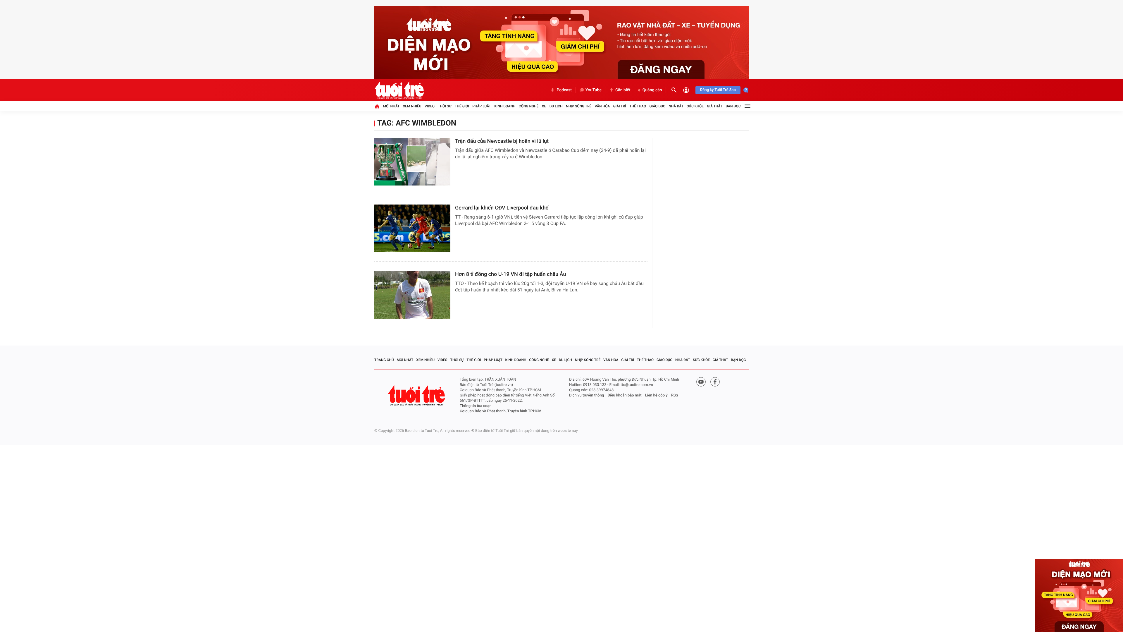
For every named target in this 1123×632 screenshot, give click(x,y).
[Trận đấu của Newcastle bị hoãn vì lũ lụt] (412, 162)
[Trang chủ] (377, 106)
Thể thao (637, 106)
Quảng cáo (652, 90)
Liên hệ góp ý (656, 395)
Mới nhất (391, 106)
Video (430, 106)
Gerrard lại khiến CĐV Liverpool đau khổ (502, 208)
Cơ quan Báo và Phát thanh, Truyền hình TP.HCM (501, 411)
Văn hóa (602, 106)
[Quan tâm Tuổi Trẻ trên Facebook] (715, 382)
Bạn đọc (733, 106)
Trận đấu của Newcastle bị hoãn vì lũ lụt (502, 141)
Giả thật (714, 106)
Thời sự (444, 106)
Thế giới (462, 106)
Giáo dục (657, 106)
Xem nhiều (412, 106)
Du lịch (556, 106)
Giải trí (619, 106)
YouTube (593, 90)
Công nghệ (529, 106)
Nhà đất (676, 106)
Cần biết (623, 90)
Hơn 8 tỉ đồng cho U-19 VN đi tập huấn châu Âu (510, 274)
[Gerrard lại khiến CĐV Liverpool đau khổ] (412, 228)
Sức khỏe (695, 106)
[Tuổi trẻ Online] (417, 395)
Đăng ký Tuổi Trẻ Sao (718, 90)
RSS (674, 395)
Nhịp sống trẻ (579, 106)
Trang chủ (384, 360)
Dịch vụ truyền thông (586, 395)
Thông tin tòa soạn (476, 406)
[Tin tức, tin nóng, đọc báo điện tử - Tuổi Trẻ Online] (399, 90)
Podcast (564, 90)
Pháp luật (481, 106)
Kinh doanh (504, 106)
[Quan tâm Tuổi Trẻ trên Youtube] (701, 382)
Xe (544, 106)
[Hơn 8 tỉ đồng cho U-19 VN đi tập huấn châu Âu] (412, 295)
